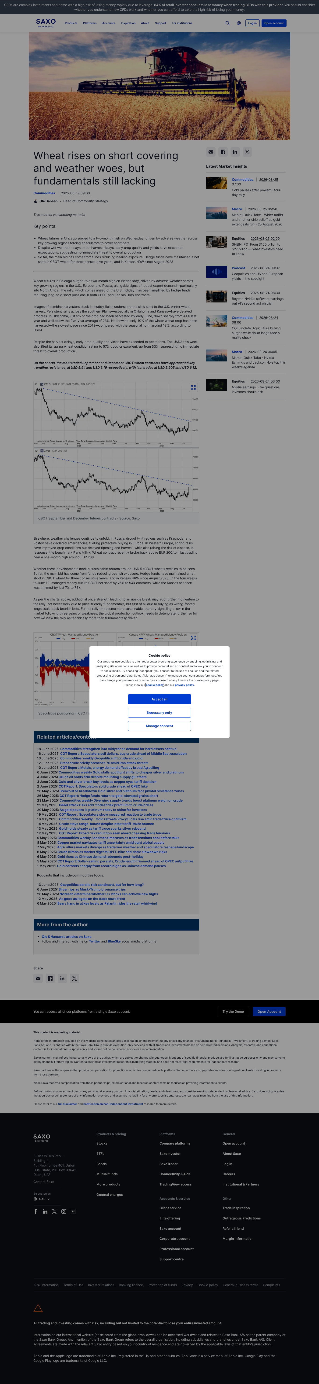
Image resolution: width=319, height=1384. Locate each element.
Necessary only (159, 712)
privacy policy (184, 685)
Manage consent (159, 726)
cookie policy (155, 685)
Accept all (160, 699)
